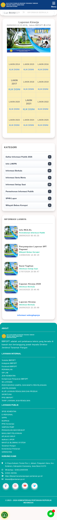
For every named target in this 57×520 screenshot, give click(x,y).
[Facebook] (6, 486)
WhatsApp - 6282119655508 (16, 470)
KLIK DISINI (14, 69)
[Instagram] (15, 486)
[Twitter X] (34, 486)
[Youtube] (25, 486)
